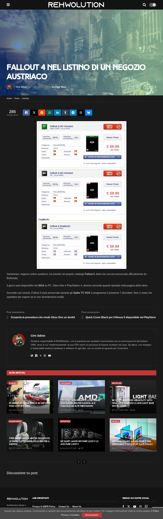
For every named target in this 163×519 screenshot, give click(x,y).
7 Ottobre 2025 (120, 410)
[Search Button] (144, 5)
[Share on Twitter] (34, 113)
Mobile (115, 421)
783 (135, 448)
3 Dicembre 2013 (40, 87)
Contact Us (63, 506)
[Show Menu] (8, 5)
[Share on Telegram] (73, 113)
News (63, 87)
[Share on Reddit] (41, 113)
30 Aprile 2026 (17, 410)
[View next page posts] (84, 462)
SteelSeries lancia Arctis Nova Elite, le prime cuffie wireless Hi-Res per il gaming (29, 441)
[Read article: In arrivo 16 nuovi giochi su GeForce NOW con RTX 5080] (30, 397)
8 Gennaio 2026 (69, 410)
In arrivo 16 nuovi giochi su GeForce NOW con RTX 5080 (29, 404)
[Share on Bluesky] (88, 113)
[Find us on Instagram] (140, 507)
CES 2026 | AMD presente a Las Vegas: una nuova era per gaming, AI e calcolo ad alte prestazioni (80, 403)
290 (81, 410)
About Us (76, 506)
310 (28, 410)
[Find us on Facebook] (123, 507)
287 (30, 448)
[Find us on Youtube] (134, 507)
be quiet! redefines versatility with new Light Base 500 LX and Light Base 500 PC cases (133, 403)
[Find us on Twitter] (128, 507)
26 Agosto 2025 (69, 448)
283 (133, 410)
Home (9, 98)
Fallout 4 (90, 274)
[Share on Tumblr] (65, 113)
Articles (116, 383)
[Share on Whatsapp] (49, 113)
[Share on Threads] (80, 113)
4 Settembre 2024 (121, 448)
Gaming (56, 87)
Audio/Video (15, 421)
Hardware (65, 383)
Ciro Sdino (21, 87)
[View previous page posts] (78, 462)
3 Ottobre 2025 (18, 448)
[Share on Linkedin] (57, 113)
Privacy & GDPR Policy (43, 506)
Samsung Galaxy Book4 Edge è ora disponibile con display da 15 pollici (132, 443)
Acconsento (92, 515)
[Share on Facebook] (26, 113)
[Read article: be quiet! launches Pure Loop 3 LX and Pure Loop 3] (81, 435)
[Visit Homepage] (76, 5)
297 (81, 448)
